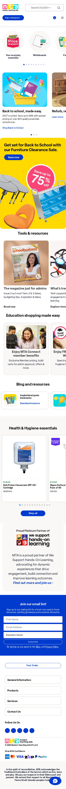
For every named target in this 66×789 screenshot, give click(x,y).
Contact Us (14, 711)
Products (12, 690)
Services (12, 701)
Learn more (57, 117)
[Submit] (58, 7)
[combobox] (44, 7)
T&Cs (38, 647)
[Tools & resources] (26, 263)
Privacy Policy (51, 647)
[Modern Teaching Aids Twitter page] (13, 730)
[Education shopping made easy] (26, 337)
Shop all (33, 513)
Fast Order (32, 665)
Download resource (30, 403)
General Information (19, 680)
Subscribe (33, 642)
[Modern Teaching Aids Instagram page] (19, 730)
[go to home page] (10, 7)
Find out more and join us (32, 583)
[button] (55, 781)
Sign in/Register (12, 18)
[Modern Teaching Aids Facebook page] (7, 730)
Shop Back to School (12, 128)
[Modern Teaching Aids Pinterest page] (25, 730)
